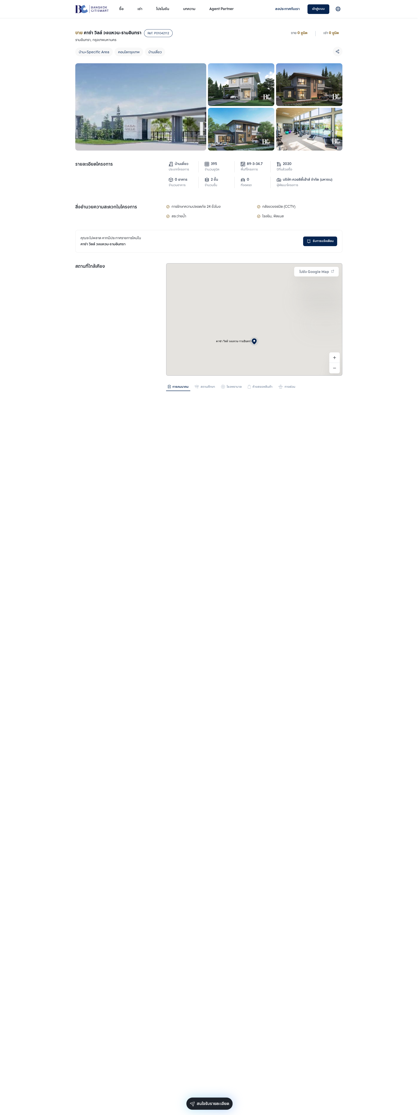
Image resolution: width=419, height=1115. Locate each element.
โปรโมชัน (162, 9)
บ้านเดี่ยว (155, 52)
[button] (254, 341)
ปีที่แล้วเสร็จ (284, 169)
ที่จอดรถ (246, 185)
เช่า (139, 9)
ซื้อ (121, 9)
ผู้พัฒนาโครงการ (287, 185)
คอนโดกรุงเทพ (129, 52)
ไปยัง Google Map (314, 272)
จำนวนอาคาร (177, 185)
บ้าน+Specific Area (94, 52)
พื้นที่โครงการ (249, 169)
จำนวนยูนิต (212, 169)
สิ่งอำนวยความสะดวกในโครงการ (106, 207)
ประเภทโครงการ (179, 169)
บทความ (189, 9)
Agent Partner (221, 9)
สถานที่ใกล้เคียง (90, 266)
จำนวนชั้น (211, 185)
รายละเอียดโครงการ (94, 164)
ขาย (294, 33)
